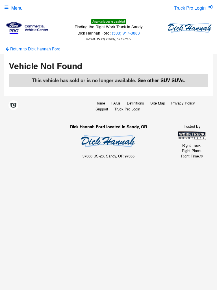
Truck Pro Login (127, 109)
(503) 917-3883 (126, 33)
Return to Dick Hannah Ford (34, 49)
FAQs (116, 103)
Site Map (157, 103)
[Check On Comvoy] (13, 105)
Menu (17, 8)
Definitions (135, 103)
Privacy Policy (183, 103)
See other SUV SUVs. (161, 80)
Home (100, 103)
